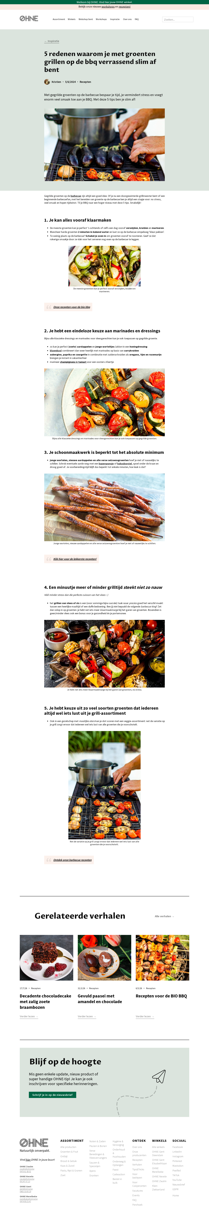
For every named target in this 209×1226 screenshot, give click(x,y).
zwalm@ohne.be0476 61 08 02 (27, 1170)
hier (28, 1159)
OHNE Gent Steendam (158, 1153)
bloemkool (56, 350)
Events (136, 1195)
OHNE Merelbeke (157, 1170)
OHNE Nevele (159, 1176)
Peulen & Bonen (98, 1146)
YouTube (177, 1179)
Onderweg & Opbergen (119, 1163)
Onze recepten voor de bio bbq (71, 307)
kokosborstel (124, 463)
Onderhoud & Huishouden (119, 1153)
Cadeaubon (119, 1174)
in (73, 362)
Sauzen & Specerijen (94, 1164)
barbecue (76, 196)
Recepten (137, 1159)
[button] (60, 19)
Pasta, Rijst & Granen (71, 1170)
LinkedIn (177, 1151)
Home (175, 1195)
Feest (115, 1169)
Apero (92, 1170)
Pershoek (137, 1204)
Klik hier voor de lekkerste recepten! (75, 559)
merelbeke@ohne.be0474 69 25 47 (29, 1200)
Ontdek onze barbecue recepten (72, 860)
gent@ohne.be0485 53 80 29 (26, 1190)
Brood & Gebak (68, 1161)
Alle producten (68, 1147)
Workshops (101, 19)
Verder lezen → (29, 1016)
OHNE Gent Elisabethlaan (159, 1161)
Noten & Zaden (97, 1141)
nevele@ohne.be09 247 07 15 (27, 1180)
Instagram (177, 1156)
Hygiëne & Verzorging (118, 1143)
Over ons (137, 1147)
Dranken (94, 1175)
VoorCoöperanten (139, 1184)
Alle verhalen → (164, 916)
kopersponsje (106, 463)
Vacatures (137, 1190)
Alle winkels (158, 1147)
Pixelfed (176, 1170)
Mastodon (177, 1165)
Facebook (177, 1147)
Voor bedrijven (137, 1175)
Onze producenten (139, 1153)
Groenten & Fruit (69, 1151)
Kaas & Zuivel (67, 1165)
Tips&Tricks (138, 1169)
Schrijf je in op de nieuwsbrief (52, 1095)
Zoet (62, 1175)
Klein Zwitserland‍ (158, 1187)
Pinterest (177, 1161)
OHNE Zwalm (159, 1181)
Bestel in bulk (117, 1180)
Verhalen (137, 1164)
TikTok (175, 1175)
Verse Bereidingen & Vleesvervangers (98, 1154)
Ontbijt (64, 1156)
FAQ (137, 19)
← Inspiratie (51, 41)
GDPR (175, 1189)
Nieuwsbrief (178, 1184)
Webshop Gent (86, 19)
